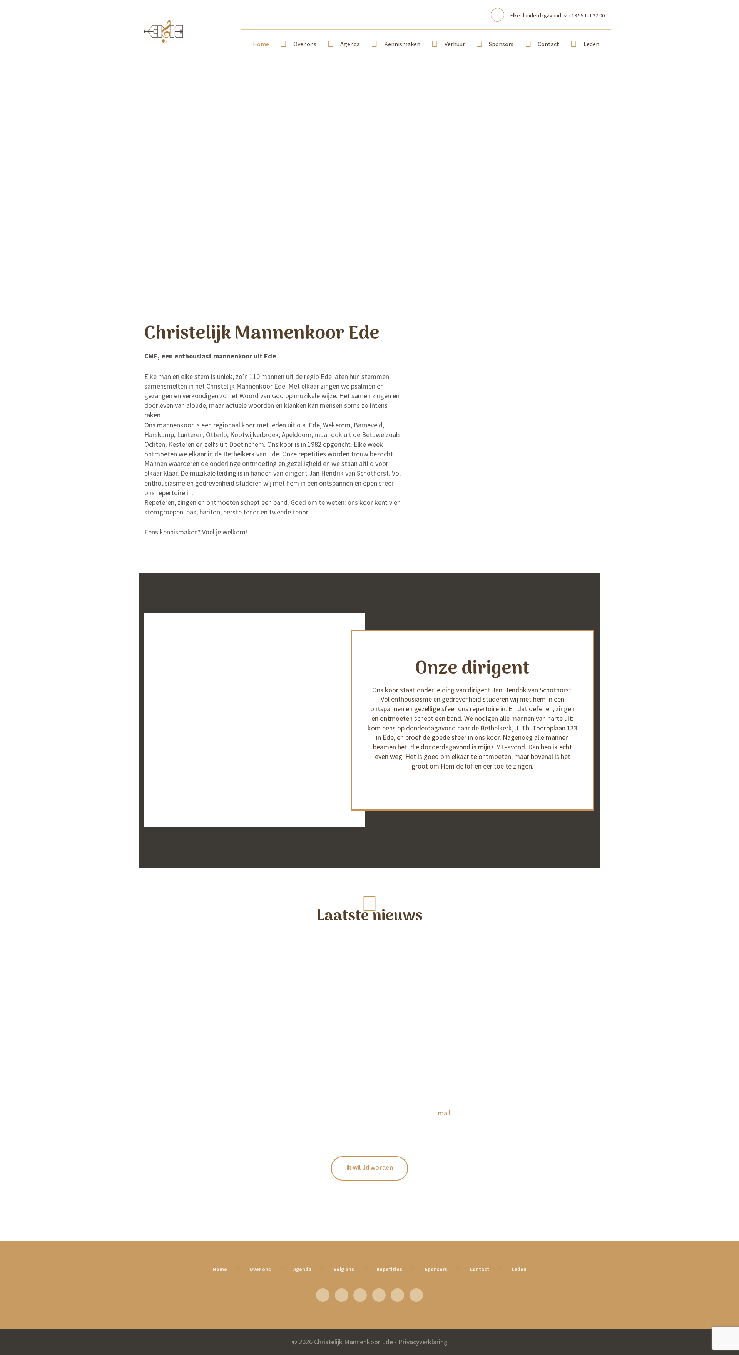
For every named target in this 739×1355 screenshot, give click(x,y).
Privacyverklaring (423, 1341)
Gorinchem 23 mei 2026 (215, 932)
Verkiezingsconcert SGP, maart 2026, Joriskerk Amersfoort (215, 958)
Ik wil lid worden (369, 1168)
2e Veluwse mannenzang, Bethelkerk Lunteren (215, 984)
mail (444, 1113)
